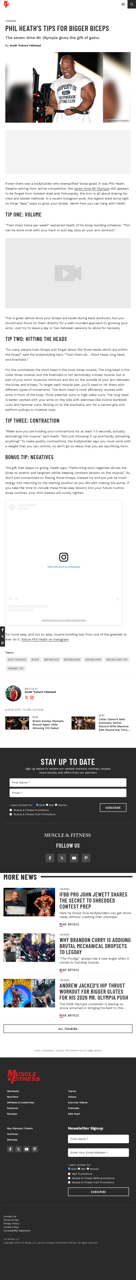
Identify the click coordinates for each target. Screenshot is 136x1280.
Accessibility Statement (17, 1230)
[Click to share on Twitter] (2, 636)
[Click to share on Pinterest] (2, 643)
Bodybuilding (93, 659)
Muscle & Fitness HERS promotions (93, 1178)
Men (51, 805)
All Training (68, 1029)
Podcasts (73, 1108)
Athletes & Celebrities (20, 1102)
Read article (69, 924)
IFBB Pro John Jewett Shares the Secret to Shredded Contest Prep (94, 900)
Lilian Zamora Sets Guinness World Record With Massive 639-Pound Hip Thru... (114, 725)
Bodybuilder (51, 659)
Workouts (13, 1091)
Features (12, 1108)
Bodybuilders (72, 659)
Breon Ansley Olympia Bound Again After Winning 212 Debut (48, 724)
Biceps (35, 659)
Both (42, 805)
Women (62, 805)
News (36, 717)
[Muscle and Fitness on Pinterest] (86, 858)
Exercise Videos (77, 1102)
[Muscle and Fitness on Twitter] (62, 858)
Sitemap (12, 1139)
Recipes (12, 1113)
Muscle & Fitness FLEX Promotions (34, 814)
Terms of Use (11, 1220)
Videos (72, 1096)
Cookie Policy (11, 1227)
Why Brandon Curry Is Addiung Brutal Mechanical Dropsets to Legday (95, 945)
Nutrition (12, 1096)
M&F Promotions (82, 1173)
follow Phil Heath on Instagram (45, 639)
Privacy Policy (11, 1223)
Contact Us (10, 1216)
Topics (72, 1091)
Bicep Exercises (17, 659)
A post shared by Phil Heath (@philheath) (64, 619)
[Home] (6, 6)
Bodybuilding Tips (117, 659)
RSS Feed (74, 1113)
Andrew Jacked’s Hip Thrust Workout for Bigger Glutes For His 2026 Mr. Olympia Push (94, 991)
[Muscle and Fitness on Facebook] (50, 858)
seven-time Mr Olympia (91, 188)
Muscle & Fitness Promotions (31, 810)
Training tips (16, 668)
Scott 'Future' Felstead (25, 45)
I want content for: (21, 805)
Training (10, 20)
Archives (12, 1134)
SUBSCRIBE (113, 808)
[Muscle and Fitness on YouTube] (74, 858)
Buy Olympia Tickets (20, 1128)
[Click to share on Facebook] (2, 629)
